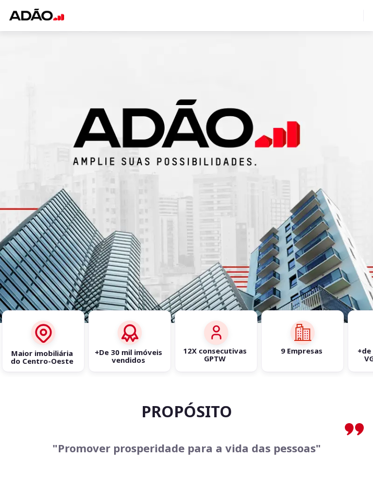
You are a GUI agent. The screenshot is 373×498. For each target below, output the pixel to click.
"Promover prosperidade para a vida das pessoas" (186, 448)
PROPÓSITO (186, 411)
